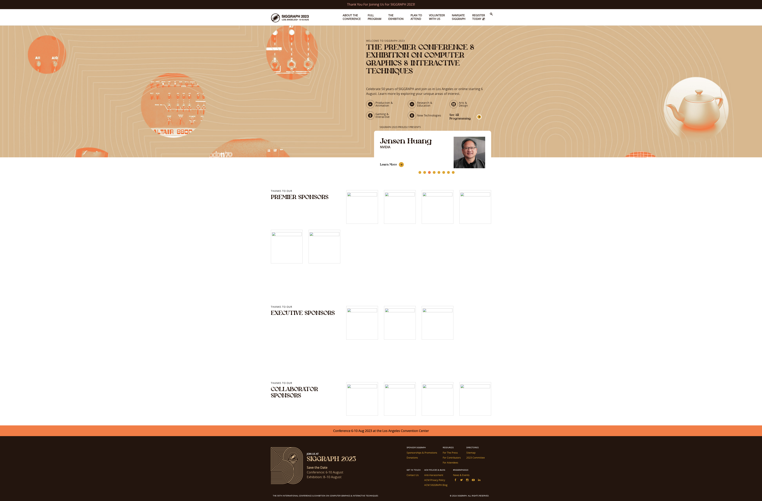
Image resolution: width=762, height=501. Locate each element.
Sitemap (470, 452)
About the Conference (352, 17)
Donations (412, 457)
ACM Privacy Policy (434, 480)
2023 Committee (475, 457)
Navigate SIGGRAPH (458, 17)
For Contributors (452, 457)
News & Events (461, 475)
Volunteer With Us (437, 17)
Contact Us (413, 475)
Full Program (374, 17)
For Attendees (450, 462)
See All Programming (460, 116)
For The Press (450, 452)
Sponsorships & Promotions (422, 452)
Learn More (388, 164)
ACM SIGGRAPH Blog (435, 485)
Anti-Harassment (433, 475)
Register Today (478, 17)
